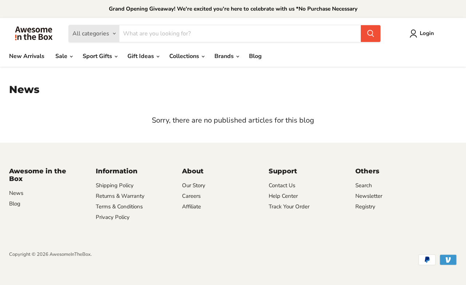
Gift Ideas (141, 56)
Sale (62, 56)
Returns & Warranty (120, 196)
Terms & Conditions (119, 206)
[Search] (370, 33)
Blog (255, 56)
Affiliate (191, 206)
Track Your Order (289, 206)
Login (427, 33)
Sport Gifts (98, 56)
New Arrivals (26, 56)
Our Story (193, 185)
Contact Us (282, 185)
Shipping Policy (115, 185)
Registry (365, 206)
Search (363, 185)
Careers (191, 196)
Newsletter (368, 196)
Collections (185, 56)
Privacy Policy (113, 217)
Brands (224, 56)
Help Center (283, 196)
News (16, 193)
